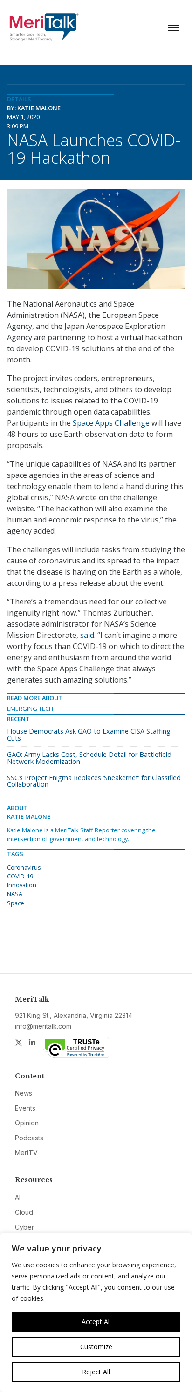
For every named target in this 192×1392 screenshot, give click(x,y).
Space (15, 903)
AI (18, 1197)
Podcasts (29, 1138)
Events (25, 1108)
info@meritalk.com (43, 1026)
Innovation (21, 885)
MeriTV (26, 1153)
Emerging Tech (30, 708)
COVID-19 (20, 876)
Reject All (96, 1371)
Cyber (24, 1227)
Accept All (96, 1321)
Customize (96, 1346)
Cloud (24, 1212)
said (87, 635)
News (23, 1093)
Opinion (27, 1123)
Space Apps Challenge (111, 423)
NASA (14, 894)
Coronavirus (24, 867)
